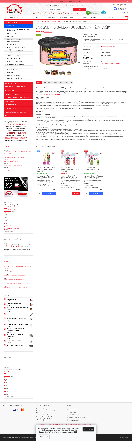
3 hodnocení (48, 32)
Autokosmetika (10, 83)
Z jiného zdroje (8, 225)
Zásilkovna (7, 375)
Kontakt (94, 17)
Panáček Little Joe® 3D (15, 50)
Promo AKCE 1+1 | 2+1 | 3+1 (44, 417)
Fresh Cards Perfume (14, 42)
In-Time (6, 381)
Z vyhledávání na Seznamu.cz (13, 207)
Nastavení (44, 436)
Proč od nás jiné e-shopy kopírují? (14, 276)
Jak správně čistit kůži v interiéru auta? (16, 272)
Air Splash (10, 36)
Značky (7, 115)
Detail (76, 193)
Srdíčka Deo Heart (13, 75)
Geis (5, 384)
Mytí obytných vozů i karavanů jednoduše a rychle (17, 267)
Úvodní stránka (6, 17)
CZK (123, 12)
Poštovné (83, 17)
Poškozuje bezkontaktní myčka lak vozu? (16, 288)
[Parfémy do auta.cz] (14, 9)
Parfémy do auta (11, 22)
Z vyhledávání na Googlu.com (13, 210)
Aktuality (14, 17)
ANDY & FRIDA (11, 33)
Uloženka (6, 378)
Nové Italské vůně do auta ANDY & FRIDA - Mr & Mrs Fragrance (17, 152)
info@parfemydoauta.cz (75, 409)
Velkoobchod (49, 17)
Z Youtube (7, 222)
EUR (127, 12)
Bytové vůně (9, 90)
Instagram (55, 424)
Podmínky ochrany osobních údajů (45, 411)
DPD (5, 387)
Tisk (91, 69)
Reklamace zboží (41, 413)
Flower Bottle (12, 44)
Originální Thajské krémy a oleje (68, 424)
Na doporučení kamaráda (11, 228)
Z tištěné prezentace (10, 213)
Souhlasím (88, 429)
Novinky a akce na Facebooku (77, 417)
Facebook (43, 424)
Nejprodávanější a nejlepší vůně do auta (16, 284)
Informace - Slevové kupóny (43, 415)
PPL (5, 390)
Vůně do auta (10, 26)
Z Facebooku (8, 219)
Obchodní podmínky (67, 17)
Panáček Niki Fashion (14, 55)
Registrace (124, 5)
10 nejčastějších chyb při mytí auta (14, 280)
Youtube (49, 424)
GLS (5, 393)
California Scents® (14, 39)
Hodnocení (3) (58, 82)
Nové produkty (10, 105)
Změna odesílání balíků (11, 161)
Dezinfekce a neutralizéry (15, 87)
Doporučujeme (10, 108)
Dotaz (108, 69)
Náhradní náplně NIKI (14, 78)
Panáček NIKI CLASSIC (14, 53)
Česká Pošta (7, 371)
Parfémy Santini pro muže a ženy (17, 97)
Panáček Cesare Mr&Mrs (15, 61)
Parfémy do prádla (12, 94)
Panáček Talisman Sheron (16, 47)
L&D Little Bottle (13, 67)
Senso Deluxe (12, 72)
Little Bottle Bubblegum (16, 64)
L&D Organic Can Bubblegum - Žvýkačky (49, 94)
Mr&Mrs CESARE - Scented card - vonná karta (18, 29)
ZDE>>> (77, 432)
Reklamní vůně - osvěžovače (15, 112)
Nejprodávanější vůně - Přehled (44, 419)
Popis (38, 82)
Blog (38, 17)
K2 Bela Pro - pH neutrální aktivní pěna (15, 157)
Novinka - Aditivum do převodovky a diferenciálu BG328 (15, 170)
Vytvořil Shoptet (124, 437)
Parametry (47, 82)
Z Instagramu (8, 216)
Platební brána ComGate (85, 424)
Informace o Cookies (41, 421)
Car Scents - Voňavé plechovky (110, 63)
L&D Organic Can (13, 69)
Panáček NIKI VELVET (14, 58)
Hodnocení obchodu (110, 17)
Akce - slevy (27, 17)
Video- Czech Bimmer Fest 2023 (13, 165)
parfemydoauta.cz (74, 420)
